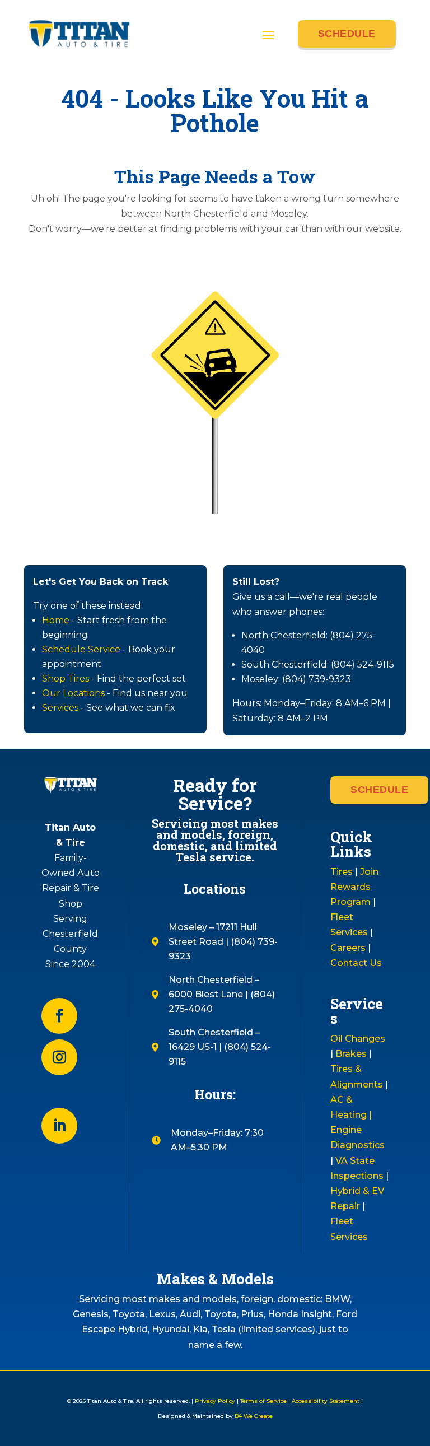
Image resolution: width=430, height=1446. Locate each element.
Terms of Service (263, 1401)
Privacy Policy (215, 1401)
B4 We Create (253, 1416)
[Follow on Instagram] (59, 1057)
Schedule (347, 33)
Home (55, 620)
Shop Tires (65, 678)
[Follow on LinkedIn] (59, 1126)
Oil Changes (357, 1038)
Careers (348, 948)
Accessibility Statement (325, 1401)
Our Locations (73, 693)
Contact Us (356, 963)
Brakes (351, 1053)
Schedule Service (81, 649)
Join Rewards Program (354, 886)
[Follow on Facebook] (59, 1016)
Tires (341, 871)
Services (60, 707)
